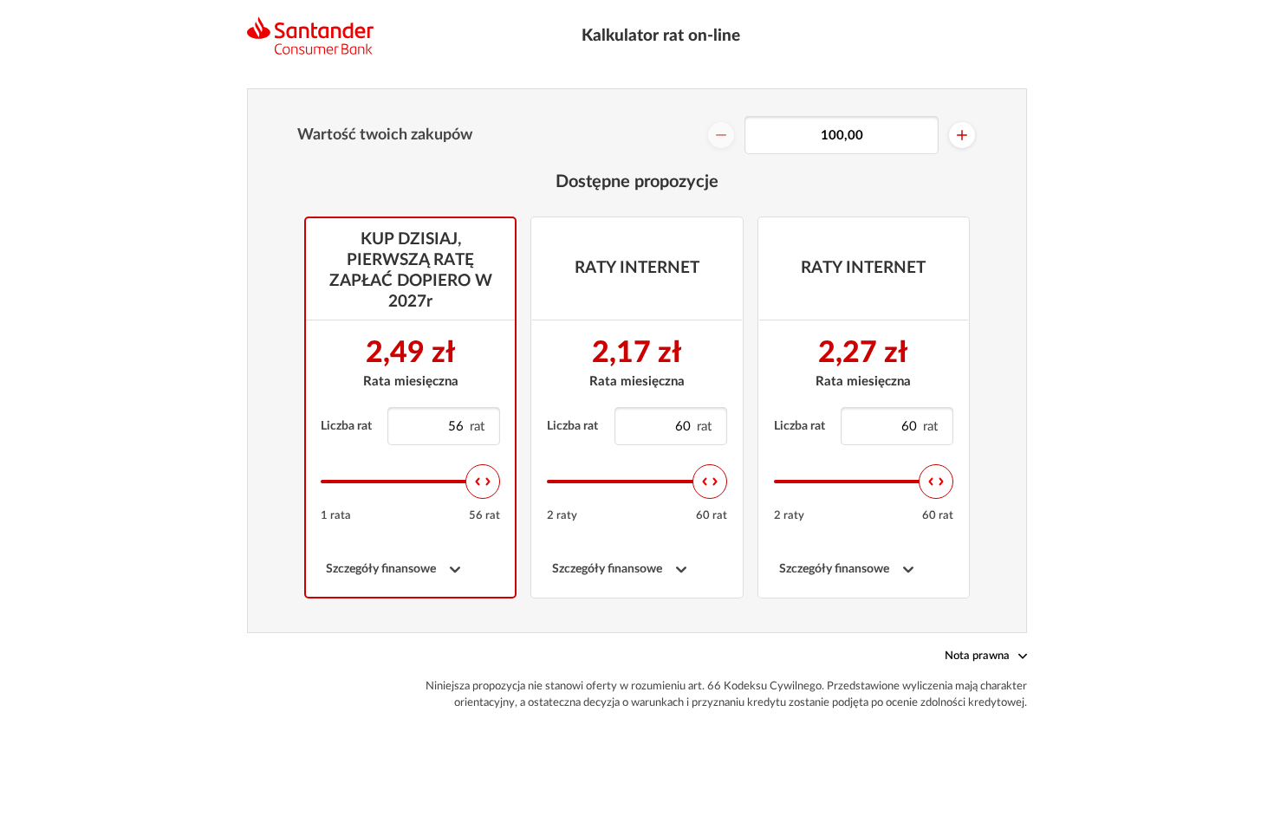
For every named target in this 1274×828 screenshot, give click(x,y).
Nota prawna (977, 656)
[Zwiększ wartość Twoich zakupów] (962, 135)
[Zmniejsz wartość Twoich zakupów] (721, 135)
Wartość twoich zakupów (384, 135)
